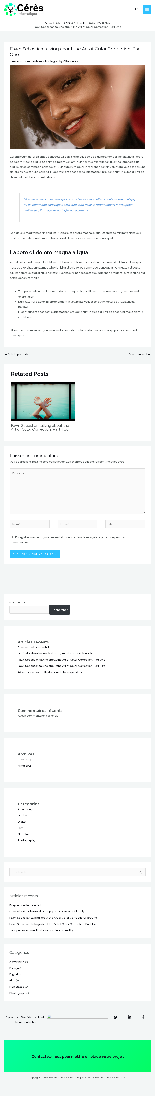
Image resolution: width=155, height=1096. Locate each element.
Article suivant (140, 354)
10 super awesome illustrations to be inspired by (50, 672)
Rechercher (17, 602)
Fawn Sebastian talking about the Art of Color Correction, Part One (61, 659)
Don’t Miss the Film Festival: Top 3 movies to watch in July (55, 653)
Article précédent (17, 354)
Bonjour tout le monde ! (33, 647)
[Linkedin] (129, 1017)
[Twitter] (116, 1017)
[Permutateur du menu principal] (147, 9)
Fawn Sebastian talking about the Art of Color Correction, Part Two (40, 427)
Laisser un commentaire (26, 61)
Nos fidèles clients (33, 1017)
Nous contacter (25, 1022)
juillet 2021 (25, 765)
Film (20, 827)
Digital (22, 821)
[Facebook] (143, 1017)
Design (22, 815)
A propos (12, 1017)
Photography (53, 61)
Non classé (25, 834)
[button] (137, 9)
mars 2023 (24, 759)
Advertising (25, 809)
